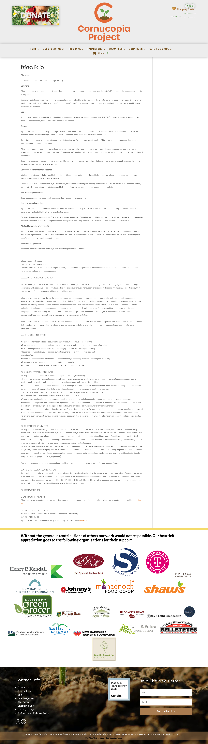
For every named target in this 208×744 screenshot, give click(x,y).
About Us (23, 687)
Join (20, 694)
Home (33, 49)
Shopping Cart (26, 705)
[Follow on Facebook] (187, 6)
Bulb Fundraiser (54, 49)
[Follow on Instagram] (192, 6)
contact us (83, 520)
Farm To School (159, 49)
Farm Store (94, 49)
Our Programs (26, 698)
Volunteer (116, 49)
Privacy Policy (26, 709)
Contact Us (24, 691)
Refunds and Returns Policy (34, 713)
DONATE (36, 15)
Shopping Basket (186, 9)
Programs (74, 49)
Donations (136, 49)
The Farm (23, 702)
